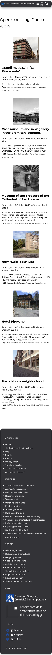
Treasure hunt (40, 138)
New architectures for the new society (22, 516)
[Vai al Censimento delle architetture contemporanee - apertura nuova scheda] (26, 611)
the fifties (10, 87)
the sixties (17, 87)
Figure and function (14, 577)
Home (8, 444)
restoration (5, 157)
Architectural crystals (15, 564)
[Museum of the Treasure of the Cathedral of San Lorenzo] (26, 178)
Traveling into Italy (13, 509)
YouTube (17, 639)
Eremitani (17, 154)
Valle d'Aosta (44, 343)
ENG (41, 5)
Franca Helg (42, 87)
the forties (14, 343)
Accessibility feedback (15, 472)
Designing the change (15, 502)
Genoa (34, 223)
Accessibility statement (16, 468)
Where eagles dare (13, 550)
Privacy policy (11, 461)
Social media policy (13, 465)
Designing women (13, 557)
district (4, 408)
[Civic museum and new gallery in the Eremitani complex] (26, 111)
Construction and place (15, 567)
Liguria (38, 223)
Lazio (12, 90)
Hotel (8, 343)
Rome (17, 90)
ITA (42, 3)
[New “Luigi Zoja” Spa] (26, 244)
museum (42, 154)
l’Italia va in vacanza (14, 495)
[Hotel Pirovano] (26, 304)
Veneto (12, 157)
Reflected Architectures (16, 523)
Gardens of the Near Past (16, 530)
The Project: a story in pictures (19, 448)
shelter (37, 343)
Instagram (18, 634)
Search (8, 454)
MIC (25, 648)
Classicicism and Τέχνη (15, 560)
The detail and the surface (17, 571)
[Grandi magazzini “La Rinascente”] (26, 50)
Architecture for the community (19, 485)
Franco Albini (6, 90)
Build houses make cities (16, 492)
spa (45, 283)
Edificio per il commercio (29, 87)
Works (25, 79)
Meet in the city (12, 506)
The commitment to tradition (18, 581)
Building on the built (14, 512)
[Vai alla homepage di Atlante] (17, 4)
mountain (31, 343)
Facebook (17, 630)
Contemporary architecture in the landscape (25, 519)
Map (7, 451)
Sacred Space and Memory (17, 526)
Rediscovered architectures (17, 553)
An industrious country (15, 488)
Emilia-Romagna (19, 283)
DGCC (14, 648)
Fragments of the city (15, 574)
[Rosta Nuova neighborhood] (26, 363)
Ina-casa (46, 405)
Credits (8, 458)
